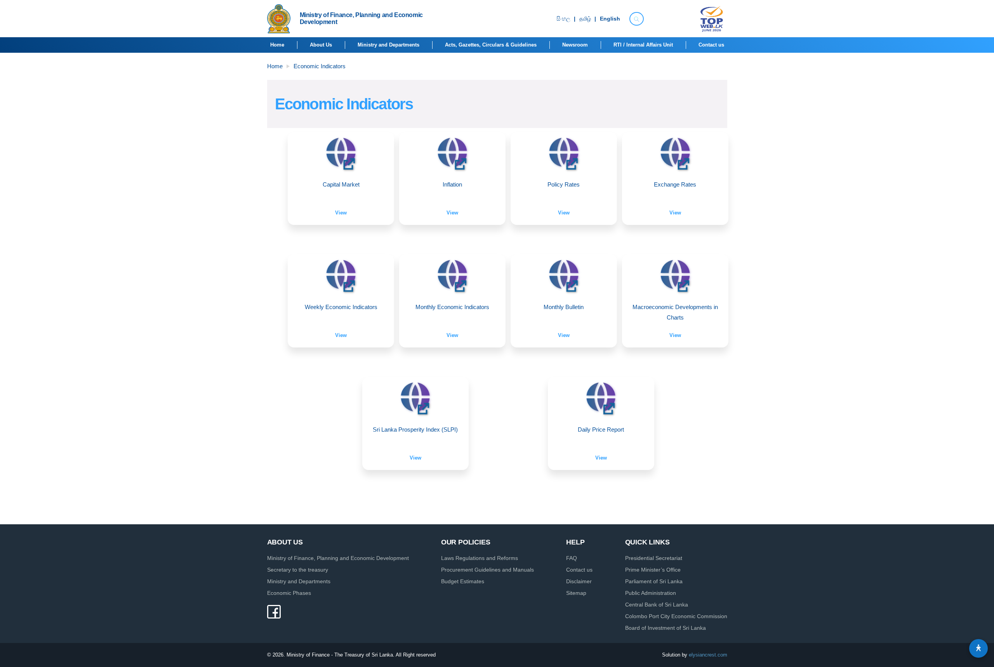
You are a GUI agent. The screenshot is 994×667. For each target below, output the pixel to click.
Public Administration (650, 593)
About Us (321, 45)
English (610, 19)
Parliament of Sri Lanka (654, 581)
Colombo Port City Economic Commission (676, 616)
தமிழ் (585, 19)
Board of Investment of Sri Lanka (665, 628)
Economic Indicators (320, 66)
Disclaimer (579, 581)
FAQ (571, 558)
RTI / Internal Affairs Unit (643, 45)
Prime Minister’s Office (653, 570)
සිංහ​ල (563, 19)
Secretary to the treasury (297, 570)
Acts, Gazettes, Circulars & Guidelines (491, 45)
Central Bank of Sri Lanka (656, 604)
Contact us (711, 45)
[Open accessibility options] (978, 648)
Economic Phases (289, 593)
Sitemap (576, 593)
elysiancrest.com (708, 655)
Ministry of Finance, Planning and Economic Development (338, 558)
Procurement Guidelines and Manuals (487, 570)
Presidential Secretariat (653, 558)
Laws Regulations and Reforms (479, 558)
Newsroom (575, 45)
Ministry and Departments (388, 45)
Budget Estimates (462, 581)
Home (277, 45)
